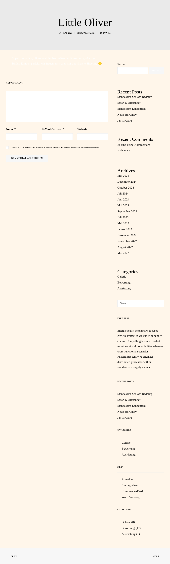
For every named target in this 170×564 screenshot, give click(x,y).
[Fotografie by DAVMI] (88, 9)
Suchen (121, 64)
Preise (107, 9)
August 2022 (125, 247)
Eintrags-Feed (130, 485)
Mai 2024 (123, 205)
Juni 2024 (123, 199)
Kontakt (127, 9)
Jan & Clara (124, 120)
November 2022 (127, 241)
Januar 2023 (124, 229)
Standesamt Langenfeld (131, 108)
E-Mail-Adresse (53, 129)
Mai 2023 (123, 223)
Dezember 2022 (126, 235)
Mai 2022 (123, 253)
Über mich (30, 9)
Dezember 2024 (126, 181)
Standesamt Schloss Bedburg (134, 96)
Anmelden (128, 479)
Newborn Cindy (127, 114)
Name (11, 129)
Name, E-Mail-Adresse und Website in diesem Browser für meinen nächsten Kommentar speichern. (55, 147)
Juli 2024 (122, 193)
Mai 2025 (123, 175)
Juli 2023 (122, 217)
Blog (145, 9)
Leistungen (59, 9)
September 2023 (127, 211)
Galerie (121, 276)
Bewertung (87, 33)
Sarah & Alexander (128, 102)
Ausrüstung (124, 288)
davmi (107, 33)
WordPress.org (130, 497)
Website (82, 129)
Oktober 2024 (125, 187)
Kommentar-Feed (132, 491)
